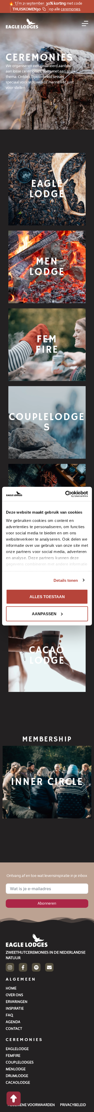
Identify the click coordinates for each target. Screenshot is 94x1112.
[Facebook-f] (23, 967)
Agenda (13, 1021)
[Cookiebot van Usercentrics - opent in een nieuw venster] (66, 494)
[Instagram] (10, 967)
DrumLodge (17, 1075)
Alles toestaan (47, 596)
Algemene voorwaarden (31, 1104)
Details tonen (66, 580)
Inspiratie (15, 1008)
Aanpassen (44, 613)
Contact (14, 1028)
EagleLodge (17, 1048)
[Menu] (85, 23)
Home (11, 988)
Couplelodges (19, 1062)
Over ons (14, 995)
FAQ (9, 1015)
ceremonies (70, 8)
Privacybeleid (73, 1104)
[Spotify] (36, 967)
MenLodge (16, 1069)
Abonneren (47, 903)
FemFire (13, 1055)
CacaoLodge (18, 1082)
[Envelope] (49, 967)
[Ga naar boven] (14, 1099)
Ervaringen (16, 1001)
